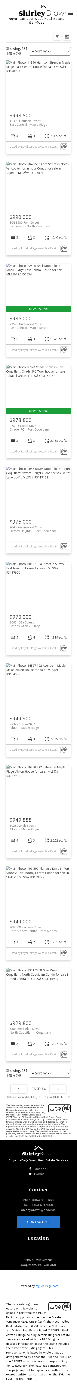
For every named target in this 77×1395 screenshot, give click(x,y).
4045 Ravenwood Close (33, 529)
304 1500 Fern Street (30, 224)
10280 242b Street (24, 827)
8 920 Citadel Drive (29, 427)
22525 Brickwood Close (28, 326)
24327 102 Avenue (24, 726)
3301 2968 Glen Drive (30, 1030)
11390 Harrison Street (28, 123)
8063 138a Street (25, 624)
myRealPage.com (47, 1286)
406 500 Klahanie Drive (33, 929)
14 (43, 1088)
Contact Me (38, 1222)
